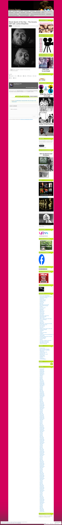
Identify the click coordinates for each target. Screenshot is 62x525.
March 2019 (41, 401)
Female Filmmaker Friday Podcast (38, 14)
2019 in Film (17, 12)
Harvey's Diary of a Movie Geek (44, 315)
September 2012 (42, 478)
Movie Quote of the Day (14, 15)
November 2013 (42, 464)
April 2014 (41, 459)
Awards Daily (41, 301)
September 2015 (42, 442)
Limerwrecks (41, 320)
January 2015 (42, 450)
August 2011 (41, 491)
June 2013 (41, 469)
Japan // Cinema (42, 317)
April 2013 (41, 471)
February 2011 (42, 497)
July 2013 (41, 468)
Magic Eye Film (42, 322)
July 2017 (41, 420)
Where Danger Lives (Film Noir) (44, 342)
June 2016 (41, 433)
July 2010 (41, 504)
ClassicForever (42, 308)
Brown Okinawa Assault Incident (44, 304)
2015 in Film (38, 11)
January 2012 (42, 486)
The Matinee (41, 333)
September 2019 (42, 395)
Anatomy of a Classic (43, 299)
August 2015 (41, 443)
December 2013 (42, 463)
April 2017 (41, 423)
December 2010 (42, 499)
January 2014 (42, 462)
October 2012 (42, 477)
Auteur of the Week (13, 14)
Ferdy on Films (42, 312)
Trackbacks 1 (25, 96)
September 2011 (42, 490)
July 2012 (41, 480)
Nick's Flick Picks (42, 325)
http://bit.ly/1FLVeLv (45, 197)
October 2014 (42, 453)
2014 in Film (32, 11)
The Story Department (43, 337)
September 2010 (42, 502)
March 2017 (41, 424)
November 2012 (42, 476)
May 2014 (41, 458)
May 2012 (41, 482)
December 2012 (42, 475)
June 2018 (41, 410)
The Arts (41, 331)
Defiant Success (42, 310)
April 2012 (41, 483)
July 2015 (41, 444)
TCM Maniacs (42, 330)
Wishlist (32, 15)
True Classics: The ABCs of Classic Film (45, 340)
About (43, 12)
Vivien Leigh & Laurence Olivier (44, 341)
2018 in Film (11, 12)
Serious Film (41, 327)
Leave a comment (33, 96)
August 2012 (41, 479)
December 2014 (42, 451)
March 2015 (41, 448)
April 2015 (41, 447)
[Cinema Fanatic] (42, 264)
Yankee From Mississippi (43, 343)
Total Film (41, 339)
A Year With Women (36, 12)
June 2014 (41, 457)
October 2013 (42, 465)
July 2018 (41, 409)
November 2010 (42, 500)
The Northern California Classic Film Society (46, 336)
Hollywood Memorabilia (43, 316)
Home (10, 11)
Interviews (48, 14)
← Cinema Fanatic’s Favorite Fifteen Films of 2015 (15, 19)
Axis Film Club (42, 302)
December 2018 (42, 404)
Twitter (48, 10)
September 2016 (42, 430)
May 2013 (41, 470)
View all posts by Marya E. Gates (31, 87)
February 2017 (42, 425)
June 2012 (41, 481)
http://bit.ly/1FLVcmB (45, 196)
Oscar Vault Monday (24, 15)
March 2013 (41, 472)
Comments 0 (18, 96)
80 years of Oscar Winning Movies (45, 295)
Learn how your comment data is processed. (26, 119)
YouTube (51, 10)
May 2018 (41, 411)
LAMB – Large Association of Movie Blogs (46, 318)
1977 (27, 90)
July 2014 (41, 456)
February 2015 (42, 449)
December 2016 (42, 427)
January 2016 (42, 438)
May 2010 (41, 506)
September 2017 (42, 418)
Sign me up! (41, 145)
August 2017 (41, 419)
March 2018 (41, 413)
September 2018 (42, 407)
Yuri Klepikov (21, 91)
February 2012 (42, 485)
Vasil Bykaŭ (18, 91)
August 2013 (41, 467)
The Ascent (14, 91)
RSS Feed (41, 10)
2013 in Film (26, 11)
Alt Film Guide (42, 298)
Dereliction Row (42, 311)
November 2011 (42, 488)
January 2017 (42, 426)
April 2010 (41, 507)
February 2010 (42, 509)
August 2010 (41, 503)
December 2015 (42, 439)
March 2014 (41, 460)
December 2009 (42, 511)
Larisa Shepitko (11, 91)
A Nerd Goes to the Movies (43, 297)
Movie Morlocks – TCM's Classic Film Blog (46, 323)
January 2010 (42, 510)
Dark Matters (41, 309)
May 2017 (41, 422)
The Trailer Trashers (42, 338)
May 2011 (41, 494)
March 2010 (41, 508)
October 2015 (42, 441)
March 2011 (41, 496)
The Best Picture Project (43, 332)
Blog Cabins (41, 303)
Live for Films (42, 321)
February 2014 (42, 461)
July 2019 (41, 397)
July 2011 (41, 492)
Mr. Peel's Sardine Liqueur (43, 324)
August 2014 (41, 455)
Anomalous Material (42, 300)
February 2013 (42, 473)
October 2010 (42, 501)
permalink (28, 91)
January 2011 (42, 498)
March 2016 (41, 436)
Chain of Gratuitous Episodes (44, 305)
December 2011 (42, 487)
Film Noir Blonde (42, 313)
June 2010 (41, 505)
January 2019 (42, 403)
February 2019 (42, 402)
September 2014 (42, 454)
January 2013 (42, 474)
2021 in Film (29, 12)
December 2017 (42, 416)
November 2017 (42, 417)
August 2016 (41, 431)
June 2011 (41, 493)
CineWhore (41, 306)
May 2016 (41, 434)
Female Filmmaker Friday (24, 14)
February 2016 (42, 437)
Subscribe (41, 138)
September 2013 (42, 466)
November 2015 (42, 440)
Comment (34, 116)
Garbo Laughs (42, 314)
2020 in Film (23, 12)
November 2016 (42, 428)
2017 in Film (50, 11)
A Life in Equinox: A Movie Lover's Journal (46, 296)
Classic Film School (42, 307)
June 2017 (41, 421)
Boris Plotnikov (35, 90)
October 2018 (42, 406)
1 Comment (31, 91)
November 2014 (42, 452)
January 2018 (42, 415)
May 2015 (41, 446)
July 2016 (41, 432)
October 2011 (42, 489)
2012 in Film (21, 11)
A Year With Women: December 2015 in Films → (31, 19)
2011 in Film (15, 11)
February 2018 (42, 414)
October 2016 (42, 429)
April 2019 (41, 400)
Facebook (44, 10)
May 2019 (41, 399)
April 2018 (41, 412)
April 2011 (41, 495)
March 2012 (41, 484)
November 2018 (42, 405)
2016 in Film (44, 11)
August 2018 (41, 408)
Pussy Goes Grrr (42, 326)
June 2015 (41, 445)
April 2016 (41, 435)
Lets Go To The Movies (43, 319)
